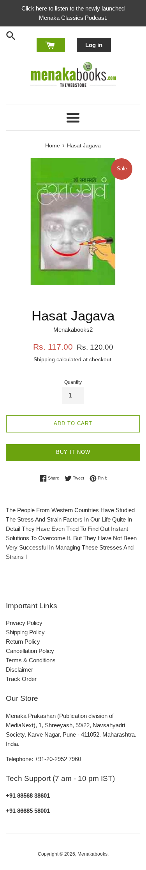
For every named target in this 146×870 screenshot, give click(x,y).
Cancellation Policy (30, 651)
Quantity (73, 382)
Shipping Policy (25, 632)
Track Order (21, 679)
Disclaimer (19, 669)
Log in (93, 45)
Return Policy (23, 641)
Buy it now (73, 452)
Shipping (44, 359)
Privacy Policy (24, 623)
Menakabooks (92, 854)
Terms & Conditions (31, 660)
